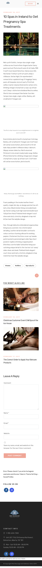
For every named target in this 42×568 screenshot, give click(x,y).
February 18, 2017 (11, 12)
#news (7, 266)
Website (7, 433)
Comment (7, 383)
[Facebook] (6, 490)
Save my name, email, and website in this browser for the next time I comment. (18, 447)
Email (6, 423)
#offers (18, 266)
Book (30, 4)
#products (30, 266)
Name (6, 413)
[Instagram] (12, 490)
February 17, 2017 (11, 356)
